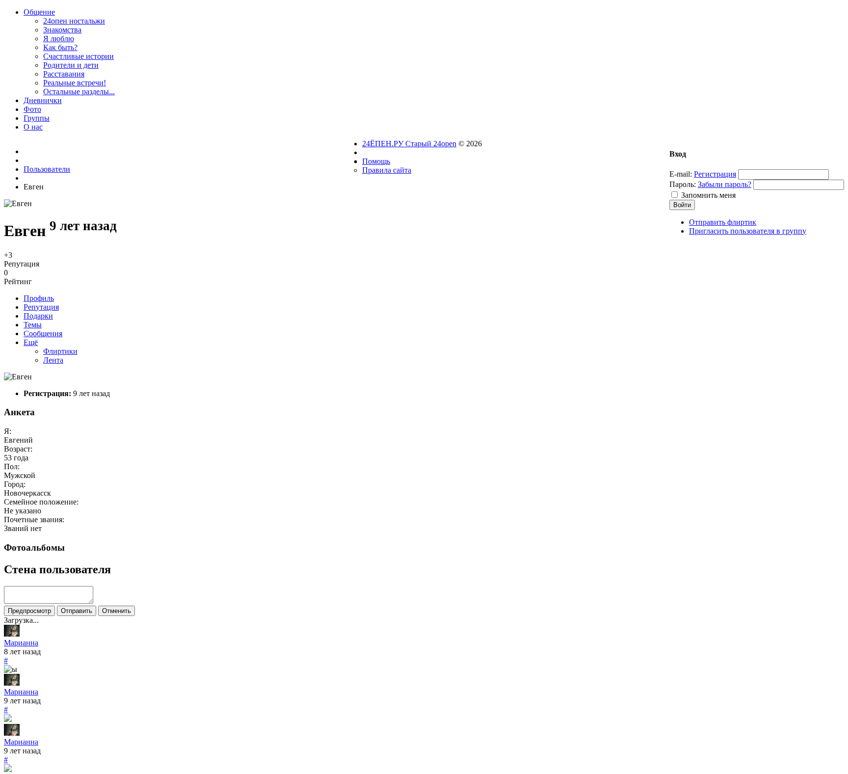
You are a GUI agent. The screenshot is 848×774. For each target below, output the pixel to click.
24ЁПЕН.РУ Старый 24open (409, 143)
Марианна (21, 643)
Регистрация (715, 174)
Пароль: (682, 184)
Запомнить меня (708, 195)
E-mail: (680, 174)
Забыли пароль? (724, 184)
